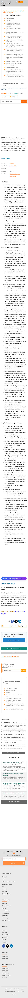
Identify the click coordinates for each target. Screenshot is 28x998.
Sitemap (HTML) (6, 934)
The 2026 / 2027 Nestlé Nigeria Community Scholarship (13, 774)
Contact (10, 989)
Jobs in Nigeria (5, 973)
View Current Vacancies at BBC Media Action (10, 656)
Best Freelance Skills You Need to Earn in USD (14, 793)
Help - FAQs (5, 939)
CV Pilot (4, 879)
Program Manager (10, 18)
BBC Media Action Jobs (11, 688)
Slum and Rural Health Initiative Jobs (14, 709)
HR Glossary (5, 918)
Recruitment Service (6, 905)
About (6, 989)
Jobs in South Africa (6, 975)
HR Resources (5, 915)
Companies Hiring (6, 893)
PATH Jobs (8, 692)
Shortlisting (4, 908)
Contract (12, 163)
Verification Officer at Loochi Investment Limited (14, 740)
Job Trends (4, 891)
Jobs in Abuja (5, 958)
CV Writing (4, 889)
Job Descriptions (5, 920)
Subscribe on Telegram (14, 640)
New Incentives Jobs (10, 690)
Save (5, 96)
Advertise (4, 942)
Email (13, 96)
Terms (22, 989)
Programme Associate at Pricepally (13, 61)
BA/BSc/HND (13, 166)
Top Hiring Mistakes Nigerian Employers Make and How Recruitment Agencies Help (14, 784)
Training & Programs (7, 884)
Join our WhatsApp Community (14, 648)
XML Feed (4, 932)
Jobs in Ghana (5, 968)
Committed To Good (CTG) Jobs (13, 698)
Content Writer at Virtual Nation (10, 742)
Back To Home (14, 653)
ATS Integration (5, 913)
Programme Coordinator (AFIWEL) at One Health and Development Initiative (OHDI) (14, 71)
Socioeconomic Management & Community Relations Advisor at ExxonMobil (13, 25)
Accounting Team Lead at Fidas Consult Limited (14, 734)
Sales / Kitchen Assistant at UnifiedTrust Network (14, 737)
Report (22, 626)
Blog (3, 886)
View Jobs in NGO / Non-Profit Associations (9, 88)
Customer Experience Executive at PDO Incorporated (15, 731)
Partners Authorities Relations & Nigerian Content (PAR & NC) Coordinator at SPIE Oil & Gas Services (15, 51)
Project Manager (9, 20)
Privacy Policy (16, 989)
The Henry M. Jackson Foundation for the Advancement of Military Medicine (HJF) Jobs (15, 705)
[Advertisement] (14, 120)
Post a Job (4, 903)
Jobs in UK (4, 978)
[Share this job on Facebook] (12, 621)
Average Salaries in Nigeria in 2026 (11, 762)
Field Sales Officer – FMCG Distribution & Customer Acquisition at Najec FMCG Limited (15, 726)
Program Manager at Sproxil (12, 67)
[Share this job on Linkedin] (19, 621)
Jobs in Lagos (5, 956)
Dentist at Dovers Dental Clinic (10, 722)
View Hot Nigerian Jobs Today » (13, 752)
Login (16, 1)
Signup (20, 1)
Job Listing (4, 876)
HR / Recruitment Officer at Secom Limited (13, 748)
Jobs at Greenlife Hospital (9, 745)
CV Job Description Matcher (8, 881)
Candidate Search (6, 910)
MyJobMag (14, 994)
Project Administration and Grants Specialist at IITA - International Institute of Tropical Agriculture (15, 45)
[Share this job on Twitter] (16, 621)
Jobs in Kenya (5, 970)
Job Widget (4, 930)
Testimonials (5, 937)
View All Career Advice (14, 801)
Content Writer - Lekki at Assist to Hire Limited (13, 729)
